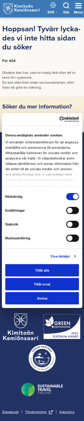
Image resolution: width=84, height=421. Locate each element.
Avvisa (42, 298)
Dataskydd (10, 412)
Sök (66, 12)
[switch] (72, 210)
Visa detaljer (60, 256)
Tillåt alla (42, 270)
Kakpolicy (67, 412)
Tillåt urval (42, 284)
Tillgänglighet (39, 412)
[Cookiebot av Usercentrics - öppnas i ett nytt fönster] (60, 119)
